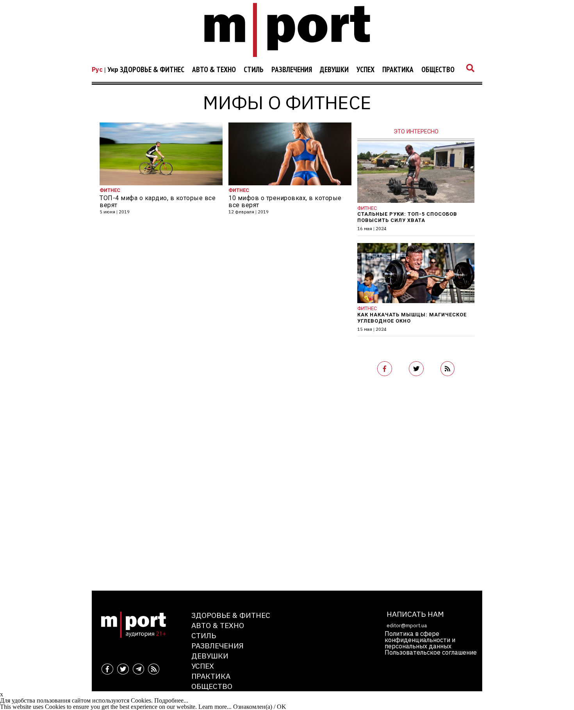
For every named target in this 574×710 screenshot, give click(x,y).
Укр (112, 69)
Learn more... (215, 706)
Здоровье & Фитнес (152, 70)
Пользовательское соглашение (431, 652)
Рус (97, 69)
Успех (365, 70)
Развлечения (291, 70)
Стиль (254, 70)
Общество (438, 70)
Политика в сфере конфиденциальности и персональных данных (420, 640)
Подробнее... (171, 700)
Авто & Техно (214, 70)
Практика (398, 70)
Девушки (334, 70)
